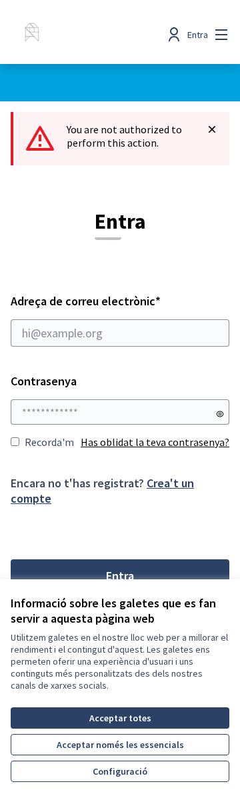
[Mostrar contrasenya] (220, 414)
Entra (120, 575)
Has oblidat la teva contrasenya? (155, 442)
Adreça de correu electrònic (111, 301)
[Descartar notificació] (212, 129)
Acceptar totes (120, 718)
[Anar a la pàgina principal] (91, 34)
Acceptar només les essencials (120, 745)
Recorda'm (49, 442)
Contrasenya (44, 381)
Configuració (120, 771)
